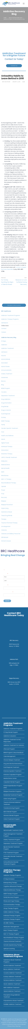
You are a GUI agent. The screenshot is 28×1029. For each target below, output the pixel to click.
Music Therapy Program (11, 930)
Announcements (6, 370)
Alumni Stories (5, 366)
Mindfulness (4, 475)
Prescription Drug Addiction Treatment (12, 996)
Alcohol (3, 356)
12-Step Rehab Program (11, 732)
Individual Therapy (6, 446)
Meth (2, 472)
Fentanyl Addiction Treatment (13, 980)
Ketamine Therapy (6, 454)
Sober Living (4, 508)
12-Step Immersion (9, 879)
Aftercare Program (9, 749)
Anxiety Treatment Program (12, 840)
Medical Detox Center (10, 778)
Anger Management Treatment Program (13, 835)
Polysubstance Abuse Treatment (13, 1000)
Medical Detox (5, 465)
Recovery (4, 497)
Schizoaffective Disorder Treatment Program (11, 863)
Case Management (9, 756)
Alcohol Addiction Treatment (12, 965)
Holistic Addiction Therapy (11, 912)
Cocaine (3, 392)
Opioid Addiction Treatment (12, 991)
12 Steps (3, 341)
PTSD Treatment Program (11, 853)
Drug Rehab (4, 406)
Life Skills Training (9, 923)
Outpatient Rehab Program (12, 782)
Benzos (3, 381)
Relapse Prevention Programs (12, 791)
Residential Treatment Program (13, 795)
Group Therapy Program (11, 908)
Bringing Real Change (21, 1019)
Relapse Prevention (7, 505)
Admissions (4, 323)
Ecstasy (3, 417)
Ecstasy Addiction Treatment (12, 976)
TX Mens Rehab (11, 1022)
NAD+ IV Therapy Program (11, 934)
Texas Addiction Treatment (10, 1021)
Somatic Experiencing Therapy (13, 945)
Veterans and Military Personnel (10, 534)
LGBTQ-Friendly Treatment (9, 457)
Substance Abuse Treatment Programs (12, 961)
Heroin (3, 439)
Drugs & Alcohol (6, 410)
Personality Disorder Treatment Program (13, 857)
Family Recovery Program (11, 897)
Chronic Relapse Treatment (12, 760)
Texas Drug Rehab (6, 515)
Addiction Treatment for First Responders (12, 741)
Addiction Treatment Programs (10, 315)
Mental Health (5, 468)
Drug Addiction (5, 399)
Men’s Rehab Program (10, 812)
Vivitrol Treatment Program (12, 819)
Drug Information (6, 403)
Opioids (3, 486)
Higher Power (5, 443)
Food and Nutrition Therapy (12, 905)
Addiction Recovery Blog (15, 17)
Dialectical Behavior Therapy (12, 890)
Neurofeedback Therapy (8, 483)
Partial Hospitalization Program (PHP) (13, 787)
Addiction (4, 345)
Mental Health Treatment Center (13, 830)
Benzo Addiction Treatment (12, 969)
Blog (23, 81)
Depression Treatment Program (13, 843)
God (2, 432)
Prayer (3, 490)
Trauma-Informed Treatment (12, 941)
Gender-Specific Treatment (9, 428)
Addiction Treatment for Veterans (14, 745)
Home (5, 17)
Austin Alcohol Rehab (19, 1024)
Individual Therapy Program (12, 915)
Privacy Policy (11, 1026)
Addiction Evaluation (10, 736)
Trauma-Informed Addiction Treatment (12, 803)
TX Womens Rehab (21, 1022)
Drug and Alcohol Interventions (13, 764)
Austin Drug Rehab (8, 1024)
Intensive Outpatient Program (12, 775)
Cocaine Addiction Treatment (13, 973)
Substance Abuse (6, 512)
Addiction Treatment (7, 348)
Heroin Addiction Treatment (12, 984)
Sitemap (18, 1026)
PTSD (2, 494)
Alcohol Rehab (5, 359)
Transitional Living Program (12, 808)
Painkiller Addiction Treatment (12, 1004)
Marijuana (4, 461)
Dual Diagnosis (5, 414)
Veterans (4, 530)
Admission (4, 352)
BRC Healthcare (6, 81)
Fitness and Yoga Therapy (11, 901)
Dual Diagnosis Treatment (11, 767)
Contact (3, 328)
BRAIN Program (5, 388)
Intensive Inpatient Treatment (12, 771)
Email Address (8, 592)
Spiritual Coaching (9, 949)
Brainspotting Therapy (10, 883)
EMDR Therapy (5, 421)
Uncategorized (5, 526)
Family (3, 425)
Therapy (3, 519)
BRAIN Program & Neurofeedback (13, 753)
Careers (3, 332)
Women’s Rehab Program (11, 815)
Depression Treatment (8, 396)
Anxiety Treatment (6, 374)
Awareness (4, 377)
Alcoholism (4, 363)
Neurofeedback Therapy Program (14, 938)
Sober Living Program (10, 799)
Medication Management (11, 927)
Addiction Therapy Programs (10, 319)
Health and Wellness (7, 436)
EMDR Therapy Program (11, 894)
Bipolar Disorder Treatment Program (12, 848)
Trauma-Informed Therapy (9, 523)
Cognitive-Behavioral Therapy (13, 886)
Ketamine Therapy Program (12, 919)
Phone (6, 585)
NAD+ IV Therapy (6, 479)
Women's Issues (6, 541)
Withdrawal (4, 537)
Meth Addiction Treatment (11, 987)
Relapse (3, 501)
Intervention (4, 450)
